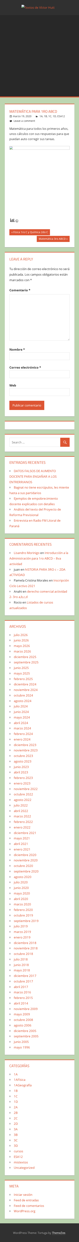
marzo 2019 (22, 932)
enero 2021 (22, 849)
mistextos (21, 1162)
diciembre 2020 (25, 855)
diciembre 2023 (25, 745)
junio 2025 (21, 668)
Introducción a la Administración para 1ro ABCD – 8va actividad (38, 558)
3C (16, 1140)
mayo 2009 (22, 1014)
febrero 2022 (23, 822)
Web (12, 385)
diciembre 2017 (25, 976)
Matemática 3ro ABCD (52, 239)
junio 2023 (21, 767)
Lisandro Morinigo (27, 553)
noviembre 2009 (26, 1009)
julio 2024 (21, 706)
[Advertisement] (39, 55)
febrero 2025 (23, 679)
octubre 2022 (23, 794)
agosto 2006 (22, 1025)
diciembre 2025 (25, 657)
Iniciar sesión (23, 1194)
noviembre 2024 (26, 690)
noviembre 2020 (26, 860)
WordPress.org (24, 1211)
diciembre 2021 (25, 833)
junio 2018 (21, 965)
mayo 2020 (22, 893)
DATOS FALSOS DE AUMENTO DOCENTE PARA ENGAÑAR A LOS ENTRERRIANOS (33, 476)
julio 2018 (21, 959)
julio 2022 (21, 805)
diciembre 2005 (25, 1031)
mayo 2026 (22, 646)
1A (41, 116)
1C (49, 116)
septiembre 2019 (26, 921)
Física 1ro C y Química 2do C (30, 232)
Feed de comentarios (29, 1206)
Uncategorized (24, 1167)
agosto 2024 (22, 701)
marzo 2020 (22, 904)
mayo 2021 (22, 838)
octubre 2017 (23, 981)
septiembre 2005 (26, 1036)
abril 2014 (21, 1003)
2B (16, 1113)
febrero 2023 (23, 778)
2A (16, 1107)
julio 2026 (21, 635)
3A (16, 1129)
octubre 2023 (23, 756)
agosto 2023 (22, 761)
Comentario (19, 290)
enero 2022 (22, 827)
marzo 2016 (22, 992)
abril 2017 (21, 987)
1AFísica (19, 1079)
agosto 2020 (22, 877)
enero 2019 (22, 937)
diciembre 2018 (25, 943)
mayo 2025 (22, 673)
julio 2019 (21, 926)
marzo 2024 (22, 728)
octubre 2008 (23, 1020)
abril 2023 (21, 772)
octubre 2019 (23, 915)
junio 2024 (21, 712)
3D (16, 1145)
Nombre (17, 349)
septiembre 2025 (26, 662)
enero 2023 (22, 783)
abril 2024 (21, 723)
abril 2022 (21, 811)
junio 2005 (21, 1042)
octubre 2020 (23, 866)
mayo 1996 (22, 1047)
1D (54, 116)
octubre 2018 (23, 954)
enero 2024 (22, 739)
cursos (18, 1151)
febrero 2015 (23, 998)
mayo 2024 (22, 717)
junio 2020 (21, 888)
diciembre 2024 (25, 684)
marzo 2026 (22, 651)
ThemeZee (58, 1233)
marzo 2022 (22, 816)
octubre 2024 (23, 695)
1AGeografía (23, 1085)
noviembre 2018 (26, 948)
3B (16, 1135)
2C (16, 1118)
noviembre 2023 (26, 750)
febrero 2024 (23, 734)
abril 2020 (21, 899)
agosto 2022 (22, 800)
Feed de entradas (26, 1200)
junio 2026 (21, 640)
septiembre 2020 (26, 871)
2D (16, 1123)
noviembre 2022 (26, 789)
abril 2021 (21, 844)
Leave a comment (24, 121)
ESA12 (61, 116)
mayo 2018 (22, 970)
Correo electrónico (25, 367)
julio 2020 (21, 882)
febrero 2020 (23, 910)
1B (45, 116)
